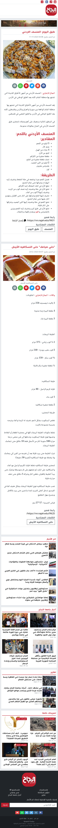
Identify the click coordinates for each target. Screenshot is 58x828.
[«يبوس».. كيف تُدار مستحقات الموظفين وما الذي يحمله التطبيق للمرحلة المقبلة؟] (15, 724)
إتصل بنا (30, 818)
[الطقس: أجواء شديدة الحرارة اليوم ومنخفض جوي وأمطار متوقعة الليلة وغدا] (52, 581)
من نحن (36, 818)
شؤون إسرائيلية (43, 792)
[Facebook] (41, 812)
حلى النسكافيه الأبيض (41, 522)
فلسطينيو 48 (14, 790)
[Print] (14, 85)
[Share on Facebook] (43, 85)
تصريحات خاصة (49, 713)
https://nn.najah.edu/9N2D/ (40, 513)
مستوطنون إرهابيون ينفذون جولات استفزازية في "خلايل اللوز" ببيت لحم (26, 590)
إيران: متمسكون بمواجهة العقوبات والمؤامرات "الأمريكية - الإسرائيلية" (28, 563)
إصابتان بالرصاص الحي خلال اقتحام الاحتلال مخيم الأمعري (27, 554)
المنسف (48, 229)
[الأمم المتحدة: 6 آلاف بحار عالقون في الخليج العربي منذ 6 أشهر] (52, 572)
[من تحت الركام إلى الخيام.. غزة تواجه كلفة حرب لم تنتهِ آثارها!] (43, 724)
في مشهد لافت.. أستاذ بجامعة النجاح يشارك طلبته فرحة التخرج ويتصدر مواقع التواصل (23, 689)
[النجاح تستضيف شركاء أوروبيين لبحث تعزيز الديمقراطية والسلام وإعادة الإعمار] (15, 646)
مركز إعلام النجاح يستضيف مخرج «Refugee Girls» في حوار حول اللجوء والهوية (44, 632)
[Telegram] (27, 812)
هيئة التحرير (23, 818)
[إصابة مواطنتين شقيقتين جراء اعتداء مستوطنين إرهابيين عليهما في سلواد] (52, 599)
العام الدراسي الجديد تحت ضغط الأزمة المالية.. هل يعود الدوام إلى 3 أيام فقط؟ (43, 762)
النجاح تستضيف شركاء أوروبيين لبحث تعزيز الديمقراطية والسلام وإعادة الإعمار (16, 660)
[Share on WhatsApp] (20, 85)
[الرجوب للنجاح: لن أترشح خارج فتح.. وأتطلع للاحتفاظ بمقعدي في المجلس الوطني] (15, 750)
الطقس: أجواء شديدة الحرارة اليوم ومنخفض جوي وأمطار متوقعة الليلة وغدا (27, 581)
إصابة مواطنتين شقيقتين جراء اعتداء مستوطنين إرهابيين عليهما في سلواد (27, 598)
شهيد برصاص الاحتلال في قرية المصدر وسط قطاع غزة (26, 545)
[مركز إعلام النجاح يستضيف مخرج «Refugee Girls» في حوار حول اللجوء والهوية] (43, 620)
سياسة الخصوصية (29, 821)
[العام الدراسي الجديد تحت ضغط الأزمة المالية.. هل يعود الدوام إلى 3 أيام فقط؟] (43, 750)
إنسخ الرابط (18, 220)
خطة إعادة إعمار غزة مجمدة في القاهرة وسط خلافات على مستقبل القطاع (22, 678)
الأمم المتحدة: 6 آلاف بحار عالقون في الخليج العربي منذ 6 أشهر (26, 572)
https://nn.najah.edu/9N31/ (41, 220)
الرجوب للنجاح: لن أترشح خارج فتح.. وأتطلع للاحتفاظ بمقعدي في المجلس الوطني (15, 762)
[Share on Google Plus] (37, 85)
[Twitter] (31, 812)
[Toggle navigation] (42, 2)
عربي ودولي (14, 792)
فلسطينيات (43, 790)
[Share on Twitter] (31, 85)
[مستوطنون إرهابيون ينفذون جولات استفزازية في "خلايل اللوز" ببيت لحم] (52, 590)
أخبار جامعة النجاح (47, 609)
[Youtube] (17, 812)
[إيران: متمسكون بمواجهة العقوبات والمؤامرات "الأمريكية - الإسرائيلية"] (52, 564)
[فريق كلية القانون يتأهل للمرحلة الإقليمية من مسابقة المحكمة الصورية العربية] (43, 646)
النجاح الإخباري (51, 10)
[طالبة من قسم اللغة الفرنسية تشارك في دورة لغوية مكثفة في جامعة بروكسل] (15, 620)
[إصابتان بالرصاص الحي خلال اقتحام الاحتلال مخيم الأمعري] (52, 555)
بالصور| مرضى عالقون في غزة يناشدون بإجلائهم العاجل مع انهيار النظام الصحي (25, 700)
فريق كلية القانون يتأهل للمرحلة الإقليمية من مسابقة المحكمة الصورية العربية (43, 658)
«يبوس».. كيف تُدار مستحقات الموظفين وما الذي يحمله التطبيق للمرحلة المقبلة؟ (15, 736)
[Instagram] (36, 812)
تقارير (53, 672)
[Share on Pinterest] (26, 85)
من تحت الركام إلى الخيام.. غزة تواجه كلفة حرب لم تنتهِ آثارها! (43, 736)
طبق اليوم (33, 229)
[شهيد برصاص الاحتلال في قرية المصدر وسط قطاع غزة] (52, 546)
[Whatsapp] (22, 812)
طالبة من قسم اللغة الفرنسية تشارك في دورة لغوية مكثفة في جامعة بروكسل (15, 632)
